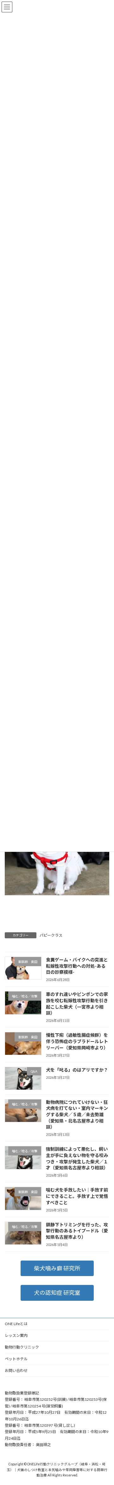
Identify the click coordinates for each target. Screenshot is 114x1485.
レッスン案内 (16, 1335)
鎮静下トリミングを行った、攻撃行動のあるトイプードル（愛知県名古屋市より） (77, 1231)
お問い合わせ (16, 1370)
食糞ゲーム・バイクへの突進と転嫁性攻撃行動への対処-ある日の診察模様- (77, 966)
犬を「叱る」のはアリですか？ (77, 1070)
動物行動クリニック (22, 1347)
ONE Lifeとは (16, 1323)
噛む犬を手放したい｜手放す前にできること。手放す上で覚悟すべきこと (77, 1196)
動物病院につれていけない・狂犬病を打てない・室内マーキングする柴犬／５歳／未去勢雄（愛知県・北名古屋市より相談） (77, 1114)
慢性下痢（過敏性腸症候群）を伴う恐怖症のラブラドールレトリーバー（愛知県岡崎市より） (77, 1041)
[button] (57, 1268)
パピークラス (51, 935)
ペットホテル (16, 1358)
